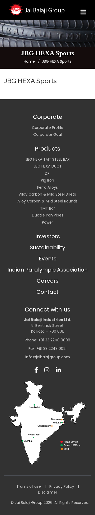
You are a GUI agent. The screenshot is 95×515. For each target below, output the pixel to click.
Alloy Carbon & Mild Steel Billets (47, 194)
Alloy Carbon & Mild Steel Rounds (47, 201)
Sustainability (47, 247)
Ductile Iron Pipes (47, 215)
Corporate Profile (47, 127)
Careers (48, 280)
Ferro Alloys (47, 187)
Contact (47, 292)
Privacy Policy (61, 486)
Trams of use (28, 486)
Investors (47, 236)
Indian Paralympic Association (47, 269)
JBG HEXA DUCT (48, 166)
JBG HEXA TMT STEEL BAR (47, 159)
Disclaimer (47, 492)
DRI (47, 173)
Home (29, 61)
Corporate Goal (47, 134)
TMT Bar (47, 208)
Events (47, 258)
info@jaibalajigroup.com (47, 357)
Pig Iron (47, 180)
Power (47, 222)
